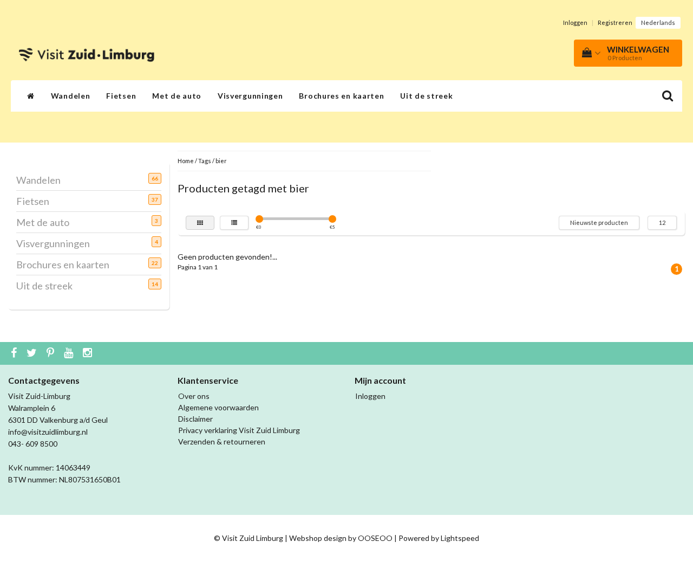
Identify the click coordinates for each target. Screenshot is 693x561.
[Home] (31, 96)
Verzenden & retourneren (221, 441)
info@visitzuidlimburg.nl (48, 431)
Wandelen (70, 95)
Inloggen (575, 22)
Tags (204, 160)
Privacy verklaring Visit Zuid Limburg (239, 430)
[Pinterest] (52, 353)
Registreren (615, 22)
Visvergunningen (250, 95)
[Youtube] (70, 353)
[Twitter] (33, 353)
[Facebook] (15, 353)
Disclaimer (195, 418)
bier (221, 160)
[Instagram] (89, 353)
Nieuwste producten (599, 222)
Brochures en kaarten (341, 95)
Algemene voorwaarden (218, 407)
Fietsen (121, 95)
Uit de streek (426, 95)
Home (186, 160)
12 (662, 222)
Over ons (194, 396)
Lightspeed (460, 538)
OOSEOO (375, 538)
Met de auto (176, 95)
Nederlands (658, 22)
